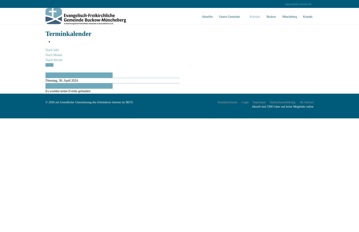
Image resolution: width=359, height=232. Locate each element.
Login (245, 102)
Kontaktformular (227, 102)
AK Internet (306, 102)
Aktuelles (207, 16)
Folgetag (51, 86)
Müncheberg (289, 16)
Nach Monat (53, 55)
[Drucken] (53, 41)
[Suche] (46, 70)
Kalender (255, 16)
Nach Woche (54, 60)
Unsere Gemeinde (229, 16)
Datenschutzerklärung (282, 102)
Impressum (259, 102)
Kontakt (307, 16)
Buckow (271, 16)
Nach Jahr (52, 50)
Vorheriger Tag (55, 75)
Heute (49, 65)
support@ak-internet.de (298, 4)
